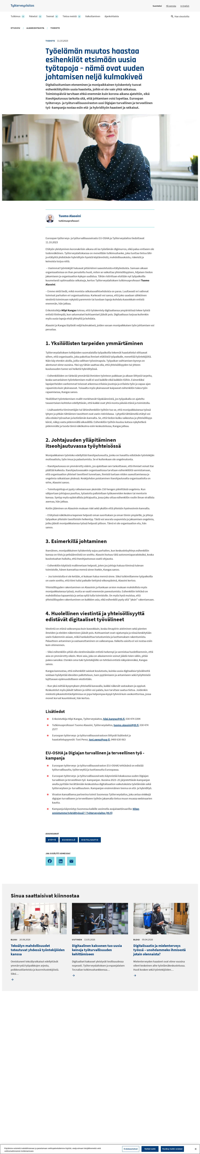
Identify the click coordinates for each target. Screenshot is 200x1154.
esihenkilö (68, 839)
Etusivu (15, 28)
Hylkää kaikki (150, 1149)
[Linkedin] (60, 861)
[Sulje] (196, 1149)
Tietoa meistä (70, 16)
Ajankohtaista (112, 16)
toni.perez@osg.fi (99, 739)
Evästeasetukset (131, 1149)
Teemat (50, 16)
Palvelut (33, 16)
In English (184, 5)
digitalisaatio (89, 839)
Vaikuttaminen (92, 16)
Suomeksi (157, 5)
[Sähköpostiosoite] (71, 861)
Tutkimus (15, 16)
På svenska (171, 5)
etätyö (52, 839)
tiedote (55, 28)
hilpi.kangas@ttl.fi (113, 718)
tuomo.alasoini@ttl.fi (126, 725)
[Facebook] (50, 861)
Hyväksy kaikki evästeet (172, 1149)
